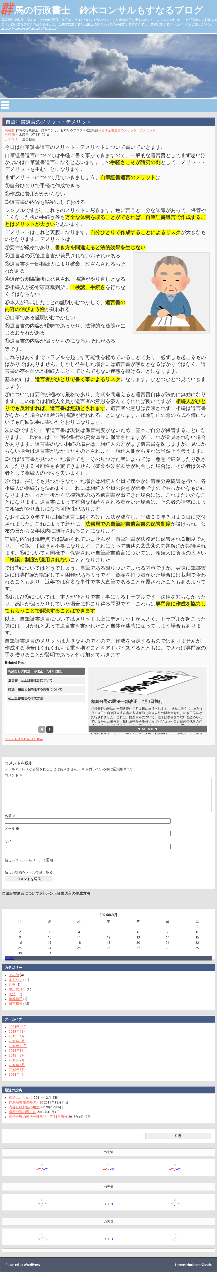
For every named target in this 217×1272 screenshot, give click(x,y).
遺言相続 (92, 130)
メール (12, 828)
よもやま (15, 979)
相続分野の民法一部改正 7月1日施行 (127, 701)
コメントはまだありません (24, 739)
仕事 (12, 984)
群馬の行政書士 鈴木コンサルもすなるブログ (101, 8)
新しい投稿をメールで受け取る (29, 872)
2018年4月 (17, 1074)
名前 (10, 815)
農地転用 (15, 999)
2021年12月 (18, 1026)
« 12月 (9, 958)
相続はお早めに (21, 1097)
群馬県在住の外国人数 (26, 1102)
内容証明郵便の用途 (24, 1107)
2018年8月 (17, 1055)
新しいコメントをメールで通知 (29, 860)
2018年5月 (17, 1069)
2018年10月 (18, 1046)
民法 (12, 994)
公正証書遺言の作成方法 (69, 893)
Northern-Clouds (199, 1264)
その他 (14, 975)
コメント (14, 775)
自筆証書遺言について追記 (24, 893)
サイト (10, 841)
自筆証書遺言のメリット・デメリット (48, 122)
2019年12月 (18, 1031)
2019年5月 (17, 1041)
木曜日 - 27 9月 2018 (34, 134)
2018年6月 (17, 1065)
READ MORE (148, 729)
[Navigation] (5, 105)
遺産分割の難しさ (22, 1112)
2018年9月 (17, 1050)
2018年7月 (17, 1060)
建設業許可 (17, 989)
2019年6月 (17, 1036)
